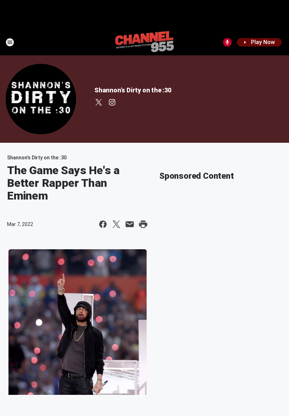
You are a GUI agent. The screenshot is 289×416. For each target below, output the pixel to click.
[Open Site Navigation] (10, 42)
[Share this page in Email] (130, 224)
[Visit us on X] (98, 102)
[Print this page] (143, 224)
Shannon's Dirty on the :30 (132, 90)
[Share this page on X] (116, 224)
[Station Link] (144, 42)
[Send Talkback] (227, 42)
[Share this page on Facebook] (103, 224)
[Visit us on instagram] (112, 102)
